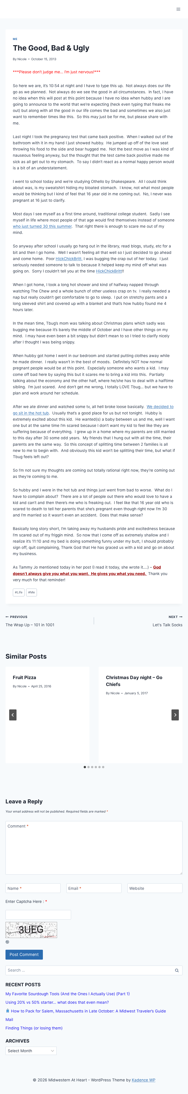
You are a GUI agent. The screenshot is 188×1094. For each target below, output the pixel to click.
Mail (9, 1019)
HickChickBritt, (69, 258)
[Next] (175, 714)
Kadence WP (143, 1080)
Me (15, 39)
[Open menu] (178, 9)
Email (74, 888)
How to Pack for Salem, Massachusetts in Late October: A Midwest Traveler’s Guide (88, 1011)
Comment (18, 826)
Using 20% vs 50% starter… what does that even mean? (57, 1002)
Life (18, 592)
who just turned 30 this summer (42, 226)
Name (15, 888)
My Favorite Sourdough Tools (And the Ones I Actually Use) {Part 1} (68, 994)
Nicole (22, 59)
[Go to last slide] (13, 714)
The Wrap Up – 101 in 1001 (30, 621)
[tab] (85, 767)
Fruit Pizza (24, 677)
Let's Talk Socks (167, 621)
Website (136, 888)
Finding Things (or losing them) (34, 1028)
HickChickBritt (109, 271)
